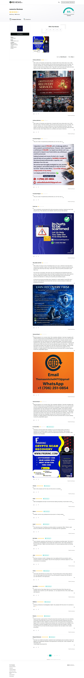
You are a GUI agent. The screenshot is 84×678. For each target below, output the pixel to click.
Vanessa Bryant (36, 334)
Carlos (34, 570)
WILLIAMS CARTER (37, 262)
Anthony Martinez (37, 59)
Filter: (70, 57)
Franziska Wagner (37, 138)
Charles (34, 485)
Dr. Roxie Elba (36, 426)
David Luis (35, 206)
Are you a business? (68, 2)
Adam (34, 498)
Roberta (34, 616)
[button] (59, 2)
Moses (34, 511)
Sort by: (61, 57)
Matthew (35, 601)
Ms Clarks (35, 538)
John (34, 555)
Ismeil (34, 524)
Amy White (35, 586)
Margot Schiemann (37, 637)
